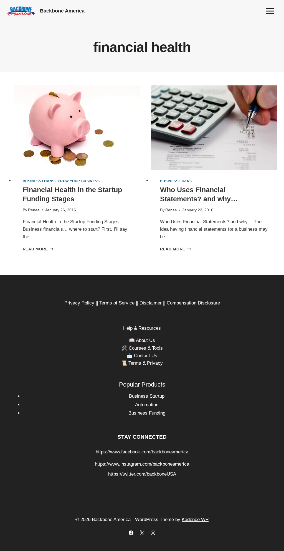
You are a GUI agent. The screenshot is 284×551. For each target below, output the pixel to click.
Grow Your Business (79, 181)
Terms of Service (117, 303)
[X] (142, 532)
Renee (34, 210)
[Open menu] (270, 10)
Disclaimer (151, 303)
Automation (146, 404)
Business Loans (39, 181)
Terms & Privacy (145, 363)
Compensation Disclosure (193, 303)
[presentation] (77, 127)
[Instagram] (153, 532)
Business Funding (146, 413)
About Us (145, 340)
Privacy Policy (79, 303)
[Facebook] (131, 532)
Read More (38, 249)
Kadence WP (195, 519)
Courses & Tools (146, 348)
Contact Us (145, 355)
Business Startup (146, 396)
